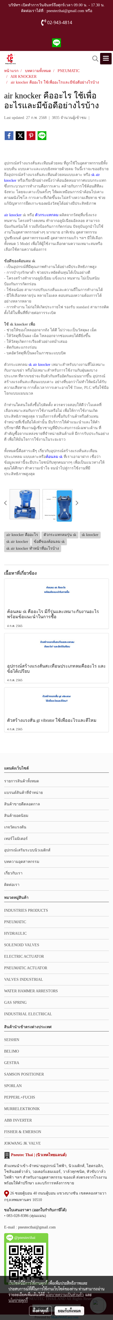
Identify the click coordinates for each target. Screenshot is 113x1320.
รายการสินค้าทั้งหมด (21, 781)
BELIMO (11, 1051)
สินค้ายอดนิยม (16, 816)
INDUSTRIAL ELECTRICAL (28, 1014)
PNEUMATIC (15, 922)
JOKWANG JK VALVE (22, 1143)
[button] (93, 59)
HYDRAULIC (15, 933)
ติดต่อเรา (11, 885)
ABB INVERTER (18, 1120)
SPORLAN (13, 1086)
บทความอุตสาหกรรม (21, 862)
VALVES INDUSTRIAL (23, 979)
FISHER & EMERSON (22, 1132)
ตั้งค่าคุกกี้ (40, 1310)
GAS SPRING (15, 1002)
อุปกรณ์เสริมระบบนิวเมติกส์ (27, 850)
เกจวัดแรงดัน (15, 827)
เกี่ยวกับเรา (13, 873)
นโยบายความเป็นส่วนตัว (65, 1294)
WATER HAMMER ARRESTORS (31, 991)
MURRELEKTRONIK (22, 1109)
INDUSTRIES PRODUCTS (26, 910)
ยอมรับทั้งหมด (69, 1310)
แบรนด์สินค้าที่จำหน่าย (23, 793)
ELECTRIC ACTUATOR (24, 956)
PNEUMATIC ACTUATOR (25, 968)
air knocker (13, 215)
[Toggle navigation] (106, 59)
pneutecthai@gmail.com (37, 1227)
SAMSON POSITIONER (24, 1074)
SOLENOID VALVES (21, 945)
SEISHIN (11, 1040)
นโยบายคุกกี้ (18, 1300)
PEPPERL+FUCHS (19, 1097)
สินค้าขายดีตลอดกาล (22, 804)
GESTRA (11, 1063)
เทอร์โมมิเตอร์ (16, 839)
